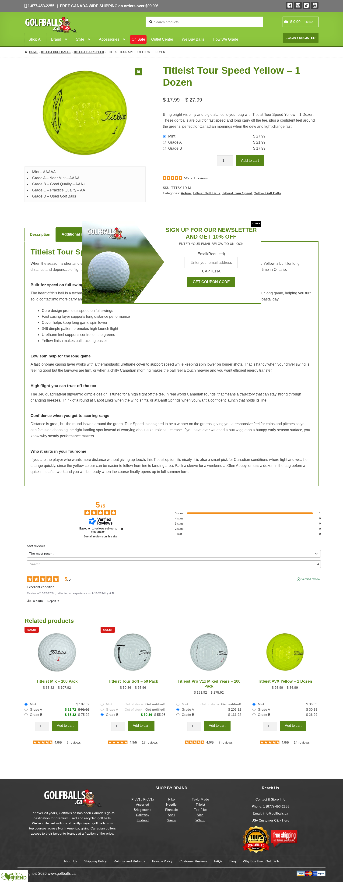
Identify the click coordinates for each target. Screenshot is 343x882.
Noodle (171, 804)
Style (80, 39)
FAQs (218, 861)
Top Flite (200, 809)
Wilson (200, 820)
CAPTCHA (211, 271)
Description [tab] (40, 234)
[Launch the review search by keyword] (318, 564)
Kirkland (143, 820)
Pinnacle (171, 809)
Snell (171, 815)
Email (211, 254)
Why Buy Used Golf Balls (261, 861)
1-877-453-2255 (40, 6)
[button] (138, 71)
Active (186, 193)
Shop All (35, 39)
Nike (171, 799)
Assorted (142, 804)
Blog (232, 861)
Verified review (310, 579)
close (256, 223)
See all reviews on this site (100, 536)
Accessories (109, 39)
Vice (200, 815)
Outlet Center (162, 39)
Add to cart (250, 160)
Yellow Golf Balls (267, 193)
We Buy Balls (193, 39)
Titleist (200, 804)
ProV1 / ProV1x (142, 799)
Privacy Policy (162, 861)
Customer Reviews (193, 861)
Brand (56, 39)
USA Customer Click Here (270, 820)
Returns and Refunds (129, 861)
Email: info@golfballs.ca (270, 813)
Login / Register (300, 38)
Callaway (142, 815)
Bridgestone (142, 809)
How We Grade (225, 39)
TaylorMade (200, 799)
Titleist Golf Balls (55, 52)
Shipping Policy (95, 861)
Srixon (171, 820)
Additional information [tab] (81, 234)
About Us (70, 861)
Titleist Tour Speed (89, 52)
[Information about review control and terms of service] (122, 529)
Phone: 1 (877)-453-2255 (270, 806)
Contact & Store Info (270, 799)
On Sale (138, 39)
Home (33, 52)
